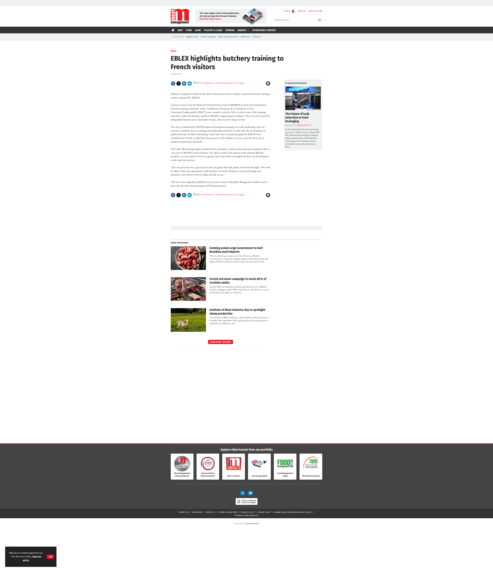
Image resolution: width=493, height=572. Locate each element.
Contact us (183, 512)
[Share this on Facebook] (173, 83)
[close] (270, 78)
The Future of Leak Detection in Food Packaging (297, 117)
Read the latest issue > (211, 19)
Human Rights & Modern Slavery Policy (292, 512)
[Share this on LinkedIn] (184, 83)
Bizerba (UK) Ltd (304, 125)
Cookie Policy (264, 512)
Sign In (287, 11)
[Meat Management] (180, 23)
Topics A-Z (210, 512)
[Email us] (250, 493)
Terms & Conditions (228, 512)
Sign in (238, 78)
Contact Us (256, 37)
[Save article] (268, 83)
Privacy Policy (247, 512)
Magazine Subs (192, 37)
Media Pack (245, 37)
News (173, 51)
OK (50, 556)
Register (301, 11)
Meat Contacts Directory (228, 37)
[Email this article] (189, 83)
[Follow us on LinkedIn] (242, 493)
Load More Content (220, 342)
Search (320, 20)
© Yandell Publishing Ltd (246, 515)
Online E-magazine (208, 37)
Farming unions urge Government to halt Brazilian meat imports (236, 249)
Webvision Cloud (252, 524)
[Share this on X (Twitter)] (178, 83)
